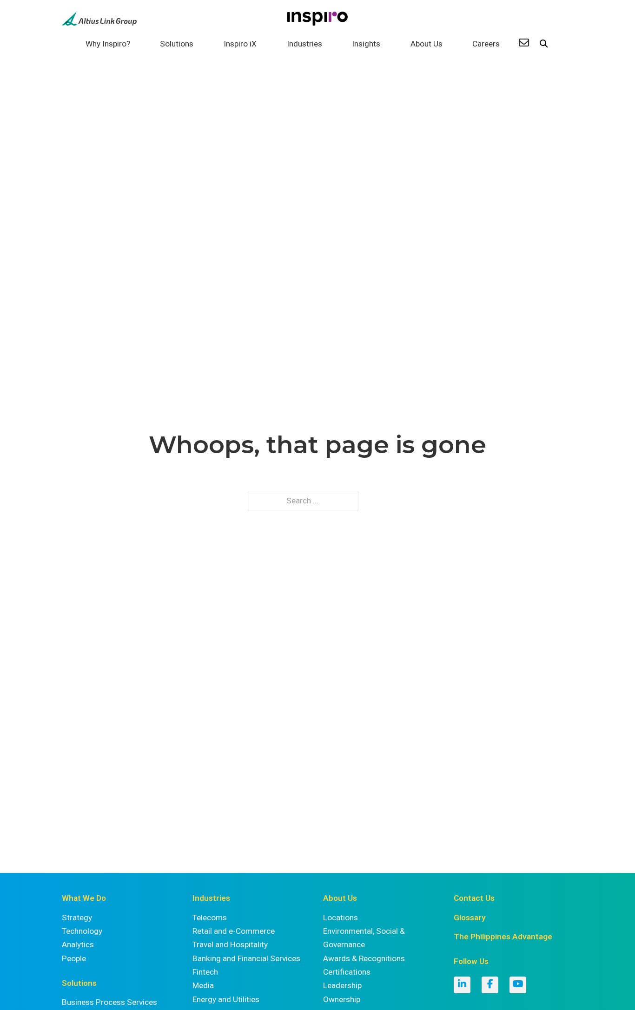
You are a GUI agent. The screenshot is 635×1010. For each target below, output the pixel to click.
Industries (304, 43)
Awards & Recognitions (364, 958)
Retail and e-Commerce (233, 931)
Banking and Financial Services (246, 958)
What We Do (84, 898)
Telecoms (209, 917)
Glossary (470, 917)
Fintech (205, 972)
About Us (426, 43)
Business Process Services (109, 1002)
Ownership (341, 999)
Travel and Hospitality (230, 944)
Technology (82, 931)
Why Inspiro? (108, 43)
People (74, 958)
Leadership (342, 985)
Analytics (78, 944)
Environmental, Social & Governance (364, 937)
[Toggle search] (543, 44)
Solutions (176, 43)
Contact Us (474, 898)
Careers (486, 43)
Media (203, 985)
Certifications (346, 972)
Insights (366, 43)
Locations (340, 917)
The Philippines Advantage (503, 936)
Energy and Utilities (225, 999)
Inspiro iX (240, 43)
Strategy (77, 917)
